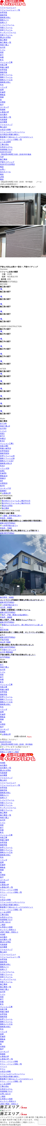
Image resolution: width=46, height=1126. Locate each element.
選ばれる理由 (5, 37)
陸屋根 (2, 109)
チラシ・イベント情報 (9, 890)
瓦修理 (2, 92)
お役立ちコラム (6, 147)
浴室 (2, 52)
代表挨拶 (3, 120)
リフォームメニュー (8, 7)
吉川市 (2, 47)
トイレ (2, 50)
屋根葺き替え (5, 17)
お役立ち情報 (5, 130)
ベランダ (3, 87)
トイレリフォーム (7, 25)
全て (3, 423)
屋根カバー (4, 20)
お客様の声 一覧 (6, 887)
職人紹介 (3, 127)
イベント (3, 895)
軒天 (2, 60)
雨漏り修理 (4, 67)
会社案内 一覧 (5, 117)
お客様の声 (4, 112)
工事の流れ (4, 144)
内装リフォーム (6, 35)
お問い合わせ (5, 922)
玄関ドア (3, 22)
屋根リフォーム (6, 77)
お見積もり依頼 (6, 927)
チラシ (2, 897)
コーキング (4, 107)
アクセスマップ (6, 125)
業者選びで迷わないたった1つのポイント (16, 137)
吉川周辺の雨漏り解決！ (10, 134)
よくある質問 (5, 142)
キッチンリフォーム (8, 32)
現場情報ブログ (6, 149)
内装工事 (3, 65)
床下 (2, 55)
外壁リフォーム (6, 75)
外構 (2, 57)
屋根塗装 (3, 15)
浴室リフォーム (6, 30)
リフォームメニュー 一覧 (10, 10)
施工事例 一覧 (5, 42)
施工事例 (3, 40)
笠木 (2, 85)
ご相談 (2, 925)
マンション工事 (6, 62)
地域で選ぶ (4, 45)
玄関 (2, 90)
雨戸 (2, 105)
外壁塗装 (3, 12)
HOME (2, 763)
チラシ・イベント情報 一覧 (11, 139)
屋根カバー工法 (6, 80)
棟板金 (2, 95)
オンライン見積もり (8, 930)
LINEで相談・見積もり (9, 932)
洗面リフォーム (6, 27)
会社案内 (3, 115)
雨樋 (2, 97)
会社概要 (3, 122)
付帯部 (2, 102)
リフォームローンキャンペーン (12, 132)
